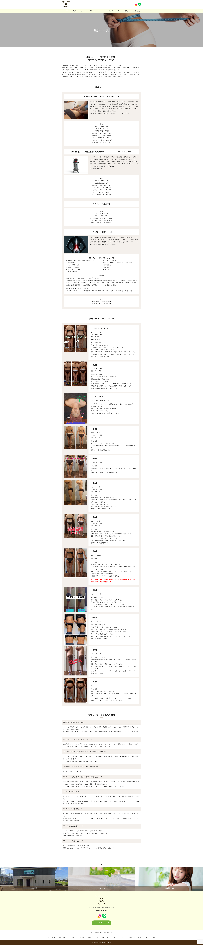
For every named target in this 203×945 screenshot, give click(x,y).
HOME (66, 11)
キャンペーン (101, 11)
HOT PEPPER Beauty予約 (101, 922)
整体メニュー (84, 11)
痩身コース (92, 11)
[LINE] (139, 4)
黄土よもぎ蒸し (81, 937)
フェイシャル (71, 937)
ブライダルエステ (100, 937)
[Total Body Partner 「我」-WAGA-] (66, 4)
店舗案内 (75, 11)
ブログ (119, 11)
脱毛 (108, 937)
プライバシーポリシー (150, 937)
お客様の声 (110, 11)
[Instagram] (136, 4)
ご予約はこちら (128, 11)
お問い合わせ (136, 11)
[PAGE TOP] (101, 864)
